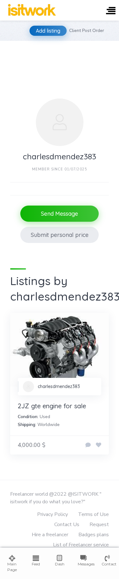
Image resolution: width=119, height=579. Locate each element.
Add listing (48, 31)
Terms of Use (93, 514)
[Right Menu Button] (110, 11)
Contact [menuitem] (107, 564)
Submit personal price (60, 235)
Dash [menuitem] (59, 564)
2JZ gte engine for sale (52, 406)
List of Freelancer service (81, 544)
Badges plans (93, 534)
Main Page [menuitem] (12, 567)
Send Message (59, 213)
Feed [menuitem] (36, 564)
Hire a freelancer (50, 534)
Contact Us (66, 524)
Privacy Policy (52, 514)
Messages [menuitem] (83, 564)
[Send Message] (88, 445)
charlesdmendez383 (59, 386)
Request (99, 524)
